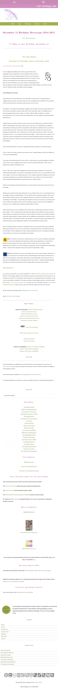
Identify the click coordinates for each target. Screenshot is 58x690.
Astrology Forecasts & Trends (29, 414)
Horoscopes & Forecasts (29, 411)
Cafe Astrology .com (11, 14)
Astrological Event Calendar (25, 592)
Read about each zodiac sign (29, 532)
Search (3, 638)
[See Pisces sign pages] (52, 678)
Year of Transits (9, 490)
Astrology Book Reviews (29, 446)
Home (3, 624)
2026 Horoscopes (29, 462)
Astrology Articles (29, 416)
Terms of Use (5, 631)
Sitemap (3, 634)
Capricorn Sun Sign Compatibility (36, 346)
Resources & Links (29, 449)
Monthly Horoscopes (7, 657)
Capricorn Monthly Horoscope (29, 314)
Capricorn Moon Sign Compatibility (29, 349)
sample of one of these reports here (16, 282)
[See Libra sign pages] (31, 678)
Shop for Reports (5, 650)
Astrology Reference (29, 442)
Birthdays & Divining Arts (29, 432)
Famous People (29, 423)
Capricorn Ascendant (29, 341)
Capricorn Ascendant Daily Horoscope (29, 318)
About (3, 627)
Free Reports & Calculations (29, 451)
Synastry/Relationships (29, 435)
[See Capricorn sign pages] (44, 678)
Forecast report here (32, 290)
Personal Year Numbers (34, 374)
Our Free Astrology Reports (29, 466)
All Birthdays (29, 38)
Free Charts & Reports (7, 652)
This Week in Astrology (7, 664)
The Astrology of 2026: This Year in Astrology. (38, 570)
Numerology (29, 357)
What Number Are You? (29, 548)
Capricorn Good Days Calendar (29, 320)
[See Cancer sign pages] (19, 678)
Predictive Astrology (29, 437)
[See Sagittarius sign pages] (39, 678)
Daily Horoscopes (6, 655)
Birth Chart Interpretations (29, 409)
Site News (4, 636)
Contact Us (4, 629)
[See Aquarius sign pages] (48, 678)
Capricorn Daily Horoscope (35, 309)
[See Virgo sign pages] (27, 678)
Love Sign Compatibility (29, 430)
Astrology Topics (29, 444)
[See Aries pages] (6, 678)
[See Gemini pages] (14, 678)
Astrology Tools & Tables (29, 439)
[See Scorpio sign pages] (35, 678)
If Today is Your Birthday (13, 296)
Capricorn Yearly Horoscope (29, 311)
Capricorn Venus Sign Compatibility (29, 351)
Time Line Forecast (10, 486)
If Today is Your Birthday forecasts (29, 471)
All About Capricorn (29, 338)
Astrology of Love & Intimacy (29, 418)
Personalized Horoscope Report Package (17, 494)
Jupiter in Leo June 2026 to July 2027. (13, 581)
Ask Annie (29, 421)
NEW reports (14, 499)
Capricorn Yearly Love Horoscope (29, 316)
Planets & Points (29, 428)
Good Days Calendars (7, 659)
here (34, 559)
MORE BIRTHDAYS (8, 268)
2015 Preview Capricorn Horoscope (29, 333)
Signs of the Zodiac (29, 425)
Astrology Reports (29, 407)
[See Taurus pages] (10, 678)
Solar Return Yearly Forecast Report (43, 273)
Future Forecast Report (32, 327)
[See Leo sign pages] (23, 678)
